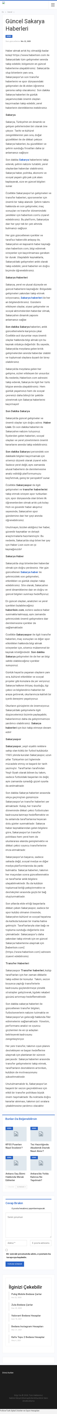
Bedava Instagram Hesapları (27, 1326)
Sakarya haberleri (31, 297)
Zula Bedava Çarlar (22, 1304)
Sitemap (25, 1398)
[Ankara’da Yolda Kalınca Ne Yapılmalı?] (40, 1163)
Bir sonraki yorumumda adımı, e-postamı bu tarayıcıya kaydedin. (28, 1256)
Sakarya (24, 159)
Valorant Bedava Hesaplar (26, 1315)
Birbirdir (32, 1398)
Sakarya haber (29, 572)
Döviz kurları (7, 1372)
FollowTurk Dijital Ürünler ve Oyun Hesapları (19, 1410)
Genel (8, 36)
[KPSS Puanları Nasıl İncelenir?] (16, 1134)
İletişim (19, 1398)
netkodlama (29, 1401)
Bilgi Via (17, 1395)
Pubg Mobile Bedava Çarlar (26, 1294)
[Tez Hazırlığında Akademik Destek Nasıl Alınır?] (40, 1134)
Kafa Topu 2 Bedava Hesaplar (28, 1337)
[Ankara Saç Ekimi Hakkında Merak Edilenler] (16, 1163)
